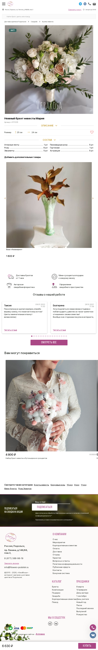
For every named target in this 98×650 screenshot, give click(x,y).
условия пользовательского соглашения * (58, 520)
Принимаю (54, 520)
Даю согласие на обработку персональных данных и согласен (62, 514)
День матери (82, 593)
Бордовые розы (58, 485)
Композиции (58, 590)
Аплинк (40, 634)
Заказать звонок (11, 563)
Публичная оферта (61, 567)
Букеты (55, 587)
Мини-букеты (10, 488)
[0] (94, 4)
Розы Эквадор (25, 488)
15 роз (70, 485)
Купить (87, 645)
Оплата (56, 548)
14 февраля (81, 590)
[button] (31, 336)
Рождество (81, 614)
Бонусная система (61, 573)
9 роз (76, 485)
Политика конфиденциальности (67, 564)
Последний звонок (85, 608)
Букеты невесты (41, 485)
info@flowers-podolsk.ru (16, 567)
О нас (55, 539)
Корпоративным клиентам (65, 545)
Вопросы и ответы (61, 561)
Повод (55, 602)
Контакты (57, 570)
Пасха (79, 605)
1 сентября (81, 596)
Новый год (81, 602)
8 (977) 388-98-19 (13, 558)
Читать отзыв (10, 330)
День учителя (82, 599)
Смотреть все (49, 342)
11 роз (83, 485)
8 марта (80, 587)
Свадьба (56, 596)
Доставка (57, 552)
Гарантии (57, 558)
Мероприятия (59, 542)
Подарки (56, 593)
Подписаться (44, 507)
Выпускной (81, 611)
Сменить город (74, 10)
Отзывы (56, 555)
